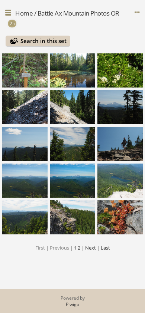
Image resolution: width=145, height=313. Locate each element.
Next (90, 247)
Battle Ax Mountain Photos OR (78, 13)
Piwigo (72, 304)
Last (105, 247)
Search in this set (43, 41)
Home (24, 13)
